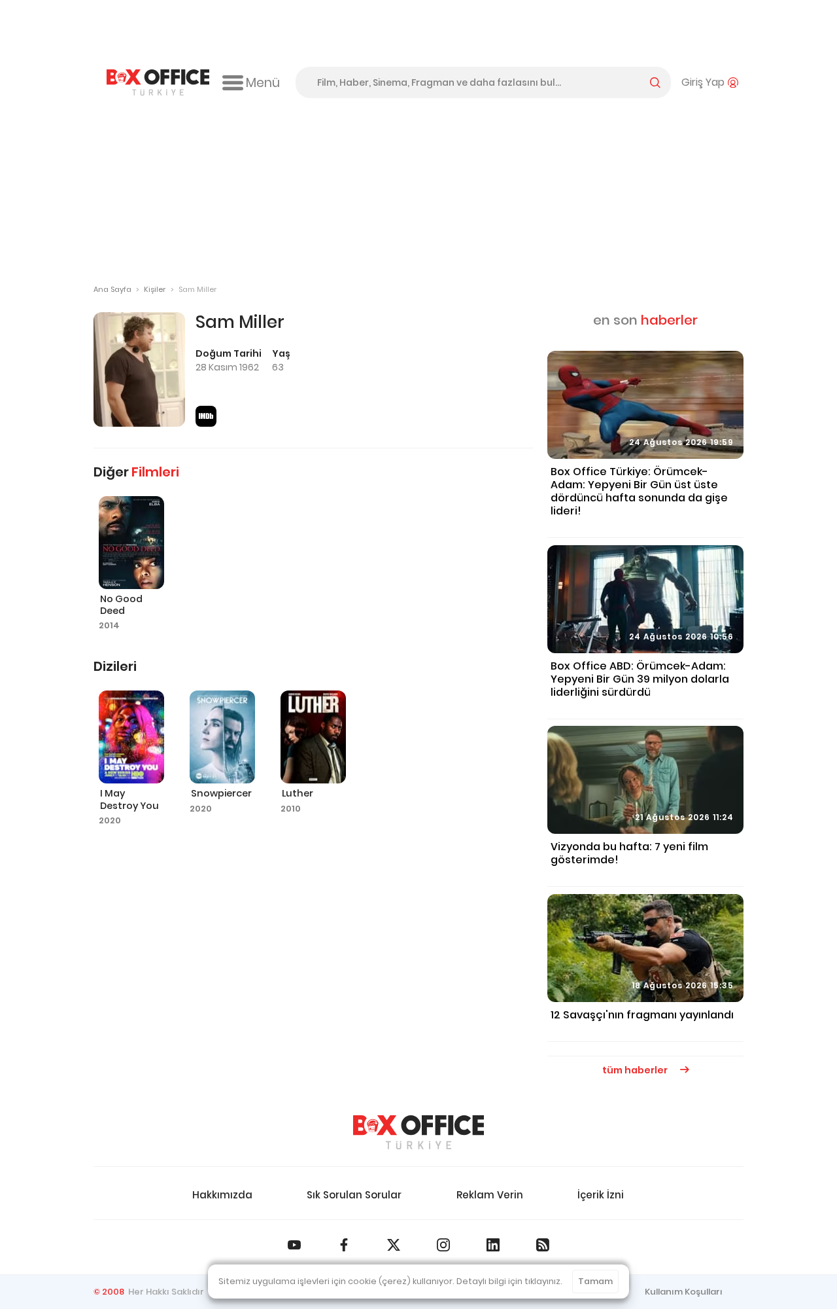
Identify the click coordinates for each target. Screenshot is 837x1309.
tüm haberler (636, 1070)
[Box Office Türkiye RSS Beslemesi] (542, 1244)
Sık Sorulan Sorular (354, 1195)
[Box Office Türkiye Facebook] (344, 1244)
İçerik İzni (600, 1195)
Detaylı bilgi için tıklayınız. (509, 1281)
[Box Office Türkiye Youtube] (294, 1244)
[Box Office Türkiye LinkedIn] (493, 1244)
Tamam (595, 1281)
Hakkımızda (222, 1195)
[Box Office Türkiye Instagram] (443, 1244)
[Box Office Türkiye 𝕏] (393, 1244)
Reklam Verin (489, 1195)
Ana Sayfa (112, 289)
